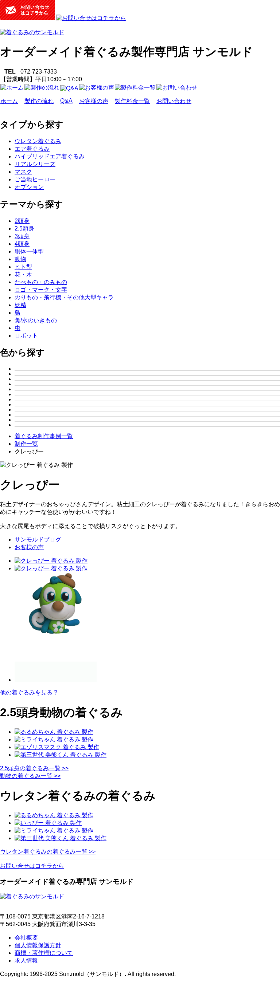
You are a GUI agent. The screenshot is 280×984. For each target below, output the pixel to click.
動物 (20, 259)
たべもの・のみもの (41, 282)
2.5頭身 (24, 228)
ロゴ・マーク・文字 (41, 290)
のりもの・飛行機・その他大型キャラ (64, 297)
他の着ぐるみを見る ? (28, 692)
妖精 (20, 305)
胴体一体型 (29, 251)
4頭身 (22, 244)
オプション (29, 187)
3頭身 (22, 236)
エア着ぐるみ (32, 149)
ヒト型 (23, 267)
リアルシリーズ (35, 164)
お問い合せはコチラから (32, 866)
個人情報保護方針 (38, 945)
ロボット (26, 335)
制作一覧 (26, 444)
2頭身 (22, 221)
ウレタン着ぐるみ (38, 141)
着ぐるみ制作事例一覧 (44, 436)
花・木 (23, 274)
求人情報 (26, 960)
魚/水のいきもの (36, 320)
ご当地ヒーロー (35, 179)
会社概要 (26, 937)
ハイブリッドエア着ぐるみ (50, 156)
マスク (23, 172)
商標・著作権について (44, 953)
